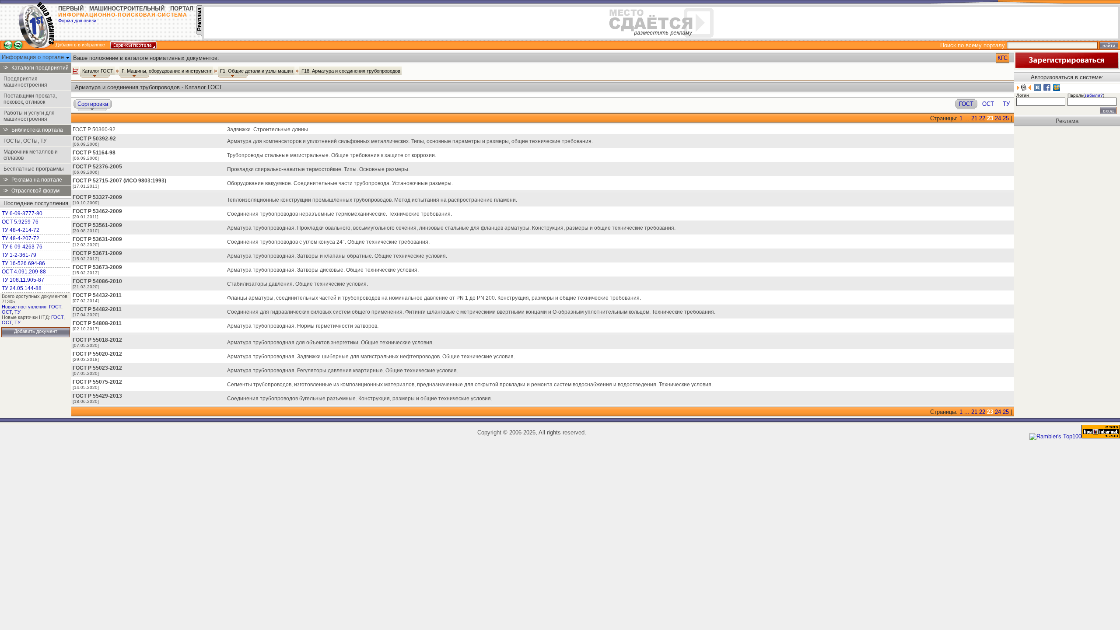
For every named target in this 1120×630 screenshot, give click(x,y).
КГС (1003, 58)
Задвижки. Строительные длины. (268, 129)
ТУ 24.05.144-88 (22, 288)
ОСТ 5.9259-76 (20, 222)
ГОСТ (55, 306)
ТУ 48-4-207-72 (20, 238)
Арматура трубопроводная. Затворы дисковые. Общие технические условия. (323, 270)
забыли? (1094, 95)
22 (982, 118)
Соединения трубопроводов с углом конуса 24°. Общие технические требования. (328, 242)
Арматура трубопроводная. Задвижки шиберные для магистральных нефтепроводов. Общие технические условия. (371, 357)
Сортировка (92, 104)
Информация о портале (34, 57)
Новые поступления (24, 306)
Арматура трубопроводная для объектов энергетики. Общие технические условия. (330, 343)
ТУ (17, 312)
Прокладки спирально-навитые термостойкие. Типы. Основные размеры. (318, 169)
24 (998, 118)
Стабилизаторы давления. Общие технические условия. (297, 284)
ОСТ (7, 312)
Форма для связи (77, 20)
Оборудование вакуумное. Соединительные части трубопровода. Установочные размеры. (340, 183)
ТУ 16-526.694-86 (23, 263)
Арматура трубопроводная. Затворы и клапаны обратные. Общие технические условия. (337, 256)
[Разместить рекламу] (199, 35)
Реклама (1067, 121)
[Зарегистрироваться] (1066, 67)
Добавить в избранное (80, 44)
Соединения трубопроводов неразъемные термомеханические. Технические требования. (339, 214)
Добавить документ (35, 331)
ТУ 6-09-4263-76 (22, 247)
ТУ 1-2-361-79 (19, 255)
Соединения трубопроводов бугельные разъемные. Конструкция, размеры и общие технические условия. (359, 399)
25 (1006, 118)
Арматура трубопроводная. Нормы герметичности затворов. (302, 326)
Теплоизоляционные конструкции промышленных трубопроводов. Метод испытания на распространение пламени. (372, 200)
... (967, 118)
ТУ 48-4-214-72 (20, 230)
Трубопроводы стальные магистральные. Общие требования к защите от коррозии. (331, 155)
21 (974, 118)
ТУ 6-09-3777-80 (22, 213)
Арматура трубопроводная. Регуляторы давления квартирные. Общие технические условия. (342, 371)
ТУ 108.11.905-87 (23, 280)
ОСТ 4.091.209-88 (24, 272)
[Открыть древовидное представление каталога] (75, 70)
